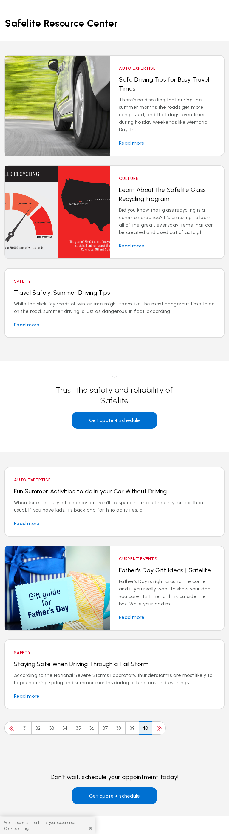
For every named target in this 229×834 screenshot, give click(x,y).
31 (25, 728)
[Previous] (11, 728)
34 (65, 728)
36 (92, 728)
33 (51, 728)
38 (118, 728)
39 (132, 728)
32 (38, 728)
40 (145, 728)
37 (105, 728)
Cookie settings (17, 828)
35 (78, 728)
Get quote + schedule (114, 420)
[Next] (159, 728)
